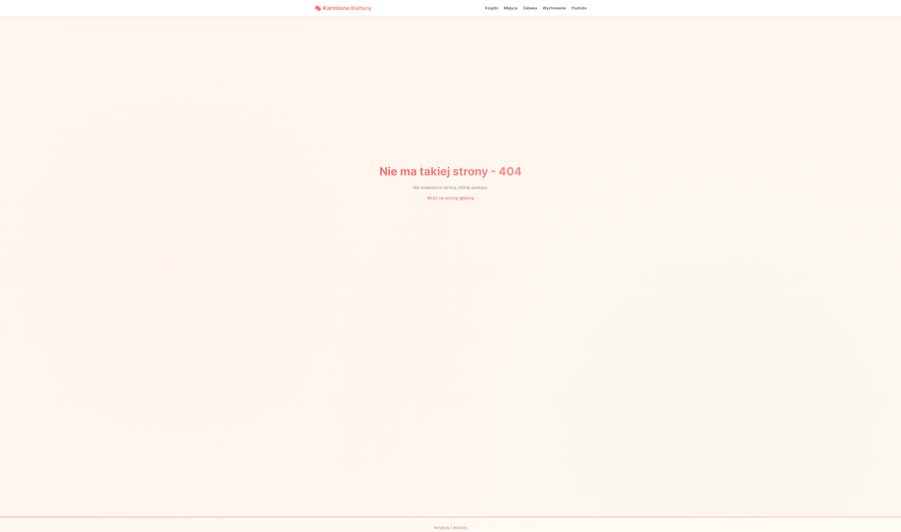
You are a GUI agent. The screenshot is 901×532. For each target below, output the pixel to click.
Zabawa (530, 8)
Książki (491, 8)
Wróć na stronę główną (450, 198)
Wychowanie (554, 8)
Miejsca (510, 8)
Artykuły (441, 527)
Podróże (579, 8)
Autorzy (460, 527)
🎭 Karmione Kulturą (342, 8)
